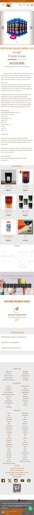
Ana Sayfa (3, 9)
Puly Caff (25, 451)
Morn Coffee (9, 446)
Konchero (9, 442)
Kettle (25, 403)
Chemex (25, 425)
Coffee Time (9, 430)
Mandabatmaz (9, 444)
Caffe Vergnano (9, 425)
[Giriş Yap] (28, 5)
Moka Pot (25, 394)
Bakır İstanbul (9, 419)
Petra (25, 449)
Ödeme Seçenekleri (8, 375)
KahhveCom (9, 440)
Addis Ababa (25, 415)
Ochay (9, 449)
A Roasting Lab (25, 413)
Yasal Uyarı (25, 378)
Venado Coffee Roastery (25, 461)
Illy (25, 436)
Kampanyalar (25, 371)
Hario (8, 405)
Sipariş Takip (25, 373)
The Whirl (25, 457)
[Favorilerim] (24, 5)
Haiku (25, 434)
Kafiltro (25, 438)
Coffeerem (25, 430)
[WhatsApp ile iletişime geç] (30, 508)
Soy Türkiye (9, 455)
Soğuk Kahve (25, 398)
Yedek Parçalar (8, 400)
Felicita (9, 434)
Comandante (9, 432)
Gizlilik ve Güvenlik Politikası (16, 505)
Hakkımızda (8, 371)
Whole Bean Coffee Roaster (9, 463)
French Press (8, 396)
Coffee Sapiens (25, 428)
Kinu (25, 440)
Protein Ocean (17, 56)
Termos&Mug (8, 407)
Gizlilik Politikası (8, 378)
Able (9, 415)
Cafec (9, 423)
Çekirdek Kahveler (25, 386)
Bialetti (9, 421)
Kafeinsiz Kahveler (8, 392)
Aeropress (25, 405)
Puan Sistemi (8, 373)
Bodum (25, 421)
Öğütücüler (25, 396)
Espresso (25, 388)
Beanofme (25, 419)
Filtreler (8, 398)
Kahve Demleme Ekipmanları (8, 394)
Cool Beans (25, 432)
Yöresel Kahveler (25, 390)
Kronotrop (25, 442)
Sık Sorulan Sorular (25, 375)
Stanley (25, 455)
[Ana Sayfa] (8, 4)
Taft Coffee (8, 457)
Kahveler (8, 386)
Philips (9, 451)
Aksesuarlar (25, 400)
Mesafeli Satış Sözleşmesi (8, 380)
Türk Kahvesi (8, 390)
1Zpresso (9, 413)
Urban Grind (25, 459)
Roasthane (9, 453)
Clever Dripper (9, 428)
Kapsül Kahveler (25, 392)
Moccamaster (25, 444)
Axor (25, 417)
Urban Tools (9, 461)
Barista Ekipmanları (8, 403)
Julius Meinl (9, 438)
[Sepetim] (32, 5)
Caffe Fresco (25, 423)
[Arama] (20, 5)
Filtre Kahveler (8, 388)
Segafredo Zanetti (25, 453)
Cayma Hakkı (25, 380)
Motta (25, 446)
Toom (9, 459)
